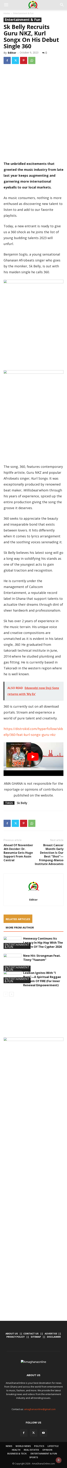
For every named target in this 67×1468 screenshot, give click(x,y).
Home (7, 13)
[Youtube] (43, 1433)
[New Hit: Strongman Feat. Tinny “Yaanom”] (12, 963)
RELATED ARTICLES (18, 919)
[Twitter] (15, 60)
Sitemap (36, 1336)
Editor (12, 52)
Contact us (31, 1333)
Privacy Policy (15, 1336)
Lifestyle (53, 1446)
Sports (33, 1457)
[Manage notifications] (58, 1460)
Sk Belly (22, 803)
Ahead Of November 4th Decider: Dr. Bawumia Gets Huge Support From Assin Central (18, 852)
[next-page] (11, 994)
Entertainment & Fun (23, 13)
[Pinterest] (23, 60)
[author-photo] (33, 894)
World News (23, 1446)
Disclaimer (54, 1336)
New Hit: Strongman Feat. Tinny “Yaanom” (42, 958)
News (9, 1446)
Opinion (47, 1449)
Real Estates (31, 1449)
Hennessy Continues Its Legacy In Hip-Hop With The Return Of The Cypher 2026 (43, 943)
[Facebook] (7, 60)
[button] (6, 5)
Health (16, 1449)
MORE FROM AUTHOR (20, 927)
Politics (39, 1446)
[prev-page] (6, 994)
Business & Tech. (17, 1453)
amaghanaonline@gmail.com (40, 1409)
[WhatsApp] (31, 60)
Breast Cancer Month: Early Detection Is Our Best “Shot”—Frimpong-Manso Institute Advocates (49, 854)
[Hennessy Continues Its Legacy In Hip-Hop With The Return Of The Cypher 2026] (12, 943)
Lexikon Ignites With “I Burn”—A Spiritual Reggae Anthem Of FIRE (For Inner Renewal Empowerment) (42, 979)
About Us (12, 1333)
